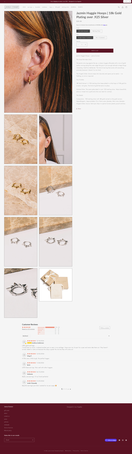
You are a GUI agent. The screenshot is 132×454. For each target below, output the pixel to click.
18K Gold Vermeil (83, 31)
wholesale (6, 425)
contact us (6, 416)
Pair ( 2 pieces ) (100, 37)
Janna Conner (51, 450)
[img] (31, 341)
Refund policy (8, 430)
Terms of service (8, 428)
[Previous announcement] (4, 1)
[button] (30, 7)
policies (6, 422)
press (5, 419)
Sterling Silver (97, 31)
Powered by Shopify (59, 450)
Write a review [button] (104, 328)
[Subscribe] (32, 440)
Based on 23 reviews (28, 329)
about (5, 413)
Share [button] (79, 109)
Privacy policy (76, 450)
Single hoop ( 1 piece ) (84, 37)
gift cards (6, 410)
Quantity (78, 41)
